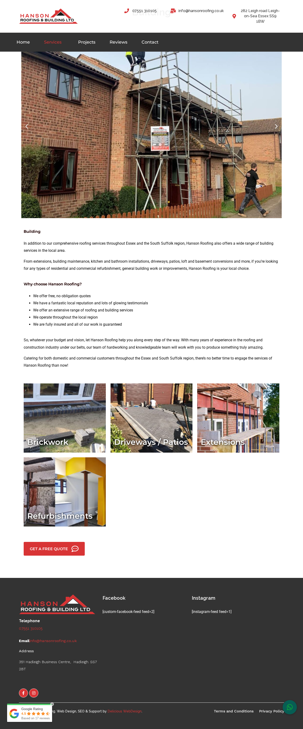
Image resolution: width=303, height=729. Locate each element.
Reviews (118, 42)
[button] (27, 126)
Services (53, 42)
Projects (86, 42)
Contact (150, 42)
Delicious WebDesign (125, 711)
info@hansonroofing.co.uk (53, 641)
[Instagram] (33, 693)
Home (23, 42)
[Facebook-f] (23, 693)
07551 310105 (31, 628)
